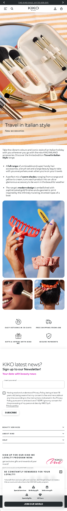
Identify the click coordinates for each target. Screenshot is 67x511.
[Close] (61, 472)
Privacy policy (12, 406)
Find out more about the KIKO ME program (18, 468)
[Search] (12, 9)
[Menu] (5, 9)
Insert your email (10, 380)
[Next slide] (63, 2)
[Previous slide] (4, 2)
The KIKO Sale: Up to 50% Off (33, 2)
